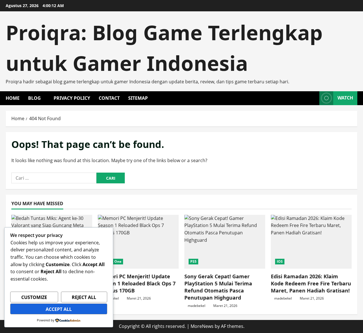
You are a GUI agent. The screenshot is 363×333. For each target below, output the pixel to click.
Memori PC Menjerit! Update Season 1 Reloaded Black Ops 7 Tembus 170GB (137, 283)
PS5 (193, 261)
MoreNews (202, 326)
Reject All (84, 297)
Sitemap (138, 98)
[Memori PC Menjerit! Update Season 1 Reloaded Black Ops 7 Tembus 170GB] (138, 242)
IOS (280, 261)
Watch (345, 98)
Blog (34, 98)
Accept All (59, 309)
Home (13, 98)
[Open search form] (313, 98)
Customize (34, 297)
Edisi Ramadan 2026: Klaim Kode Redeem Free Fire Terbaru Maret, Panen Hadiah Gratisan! (311, 283)
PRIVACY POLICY (72, 98)
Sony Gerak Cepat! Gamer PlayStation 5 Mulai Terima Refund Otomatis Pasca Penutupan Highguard (218, 287)
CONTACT (109, 98)
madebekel (196, 305)
